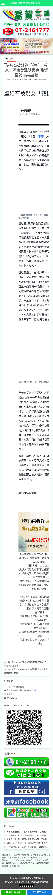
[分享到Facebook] (26, 802)
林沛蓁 (39, 136)
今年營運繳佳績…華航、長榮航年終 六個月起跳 (27, 832)
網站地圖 (44, 882)
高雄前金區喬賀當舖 (39, 79)
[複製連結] (5, 59)
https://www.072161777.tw (18, 705)
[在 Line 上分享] (8, 33)
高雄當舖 (35, 882)
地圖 (35, 690)
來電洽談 (41, 892)
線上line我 (14, 892)
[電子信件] (8, 66)
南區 (27, 882)
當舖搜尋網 (19, 882)
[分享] (8, 42)
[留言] (8, 24)
